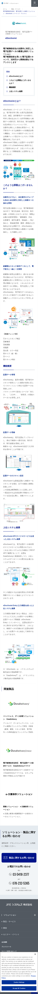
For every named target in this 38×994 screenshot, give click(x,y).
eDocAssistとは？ (16, 76)
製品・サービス (15, 9)
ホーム (5, 9)
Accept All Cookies (19, 988)
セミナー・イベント (11, 934)
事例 (5, 928)
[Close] (35, 954)
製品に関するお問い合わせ (21, 858)
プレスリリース (6, 946)
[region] (19, 972)
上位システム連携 (15, 91)
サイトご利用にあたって (9, 951)
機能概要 (12, 87)
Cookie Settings (19, 982)
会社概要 (4, 942)
